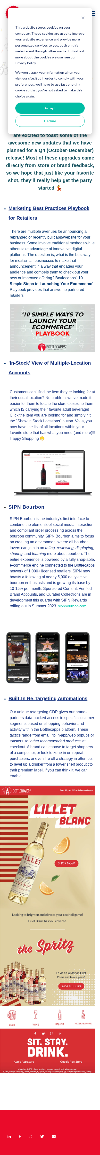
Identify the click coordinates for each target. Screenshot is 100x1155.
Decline (50, 121)
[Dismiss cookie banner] (83, 18)
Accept (50, 108)
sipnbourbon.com (72, 606)
